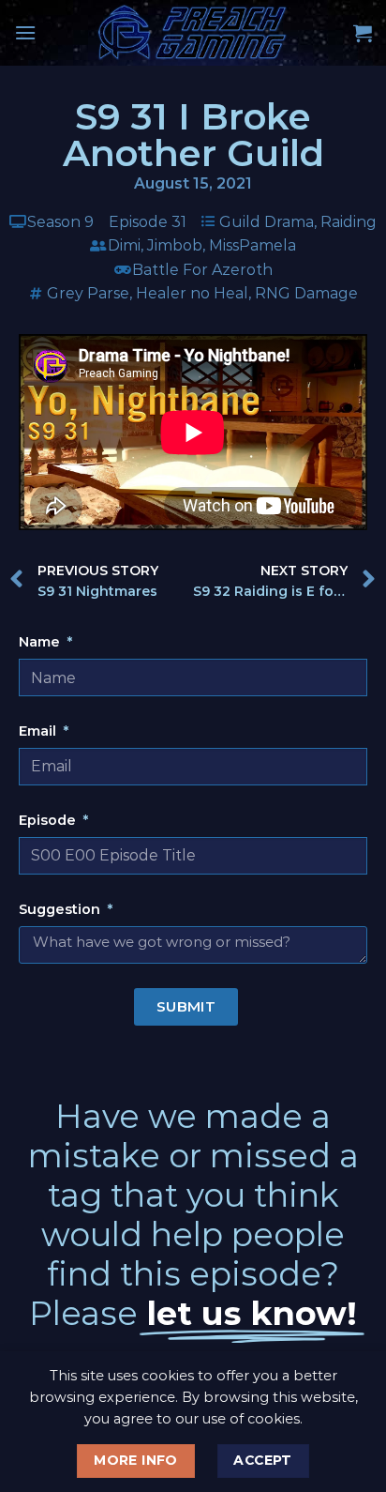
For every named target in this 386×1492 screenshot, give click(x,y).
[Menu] (25, 32)
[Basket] (362, 32)
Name (41, 641)
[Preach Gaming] (193, 33)
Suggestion (61, 909)
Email (39, 731)
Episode (49, 820)
